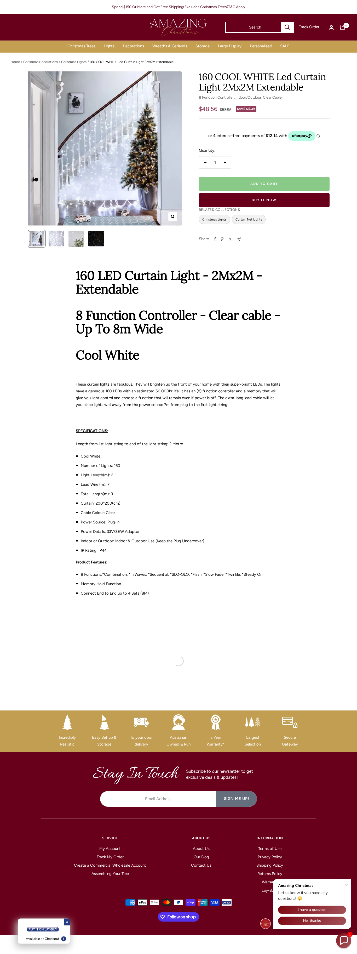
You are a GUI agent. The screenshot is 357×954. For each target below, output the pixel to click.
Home (15, 62)
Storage (202, 46)
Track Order (309, 27)
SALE (285, 46)
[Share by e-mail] (239, 239)
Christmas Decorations (40, 62)
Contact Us (201, 865)
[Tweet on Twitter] (230, 239)
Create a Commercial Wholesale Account (110, 865)
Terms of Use (269, 848)
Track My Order (110, 857)
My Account (110, 848)
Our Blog (201, 857)
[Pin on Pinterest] (222, 239)
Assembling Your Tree (110, 873)
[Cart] (342, 27)
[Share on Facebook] (215, 239)
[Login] (331, 27)
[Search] (287, 27)
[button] (343, 940)
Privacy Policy (270, 857)
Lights (109, 46)
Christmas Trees (81, 46)
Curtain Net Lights (248, 219)
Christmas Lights (74, 62)
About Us (201, 848)
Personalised (261, 46)
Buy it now (264, 200)
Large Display (229, 46)
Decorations (133, 46)
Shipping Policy (269, 865)
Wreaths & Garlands (169, 46)
